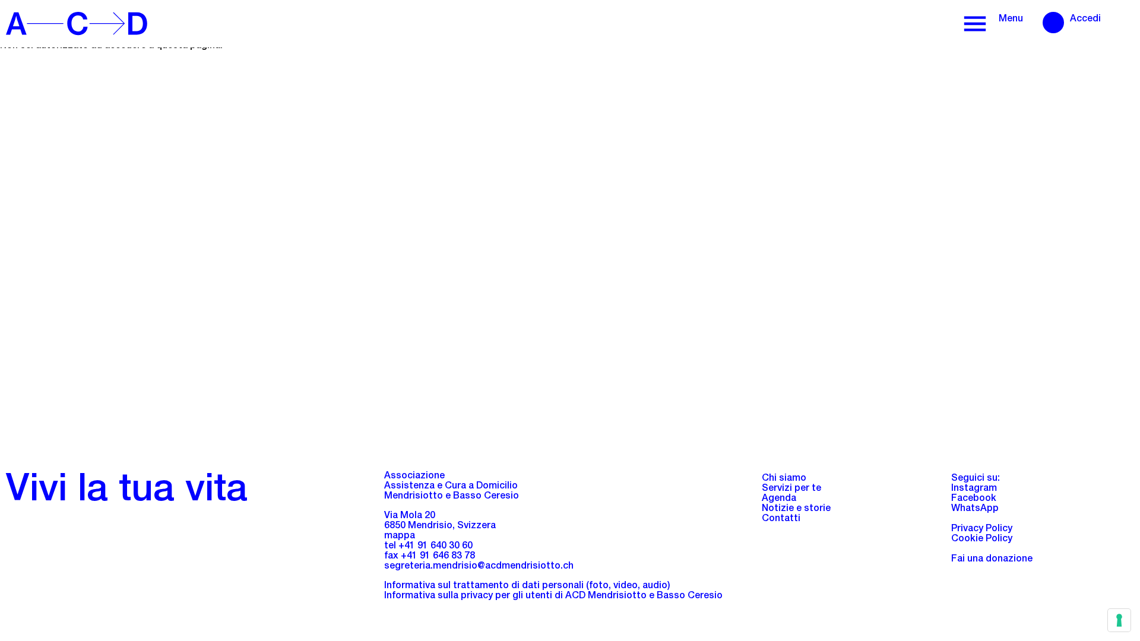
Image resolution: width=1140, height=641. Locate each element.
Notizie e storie (796, 509)
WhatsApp (975, 509)
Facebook (973, 499)
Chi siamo (784, 479)
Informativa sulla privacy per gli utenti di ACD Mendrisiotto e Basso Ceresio (553, 596)
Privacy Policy (981, 529)
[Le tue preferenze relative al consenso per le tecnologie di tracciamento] (1119, 620)
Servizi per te (791, 489)
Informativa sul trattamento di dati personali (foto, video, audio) (527, 586)
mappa (399, 536)
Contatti (781, 519)
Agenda (779, 499)
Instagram (974, 489)
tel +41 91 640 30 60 (428, 546)
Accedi (1085, 19)
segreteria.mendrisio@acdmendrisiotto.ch (479, 567)
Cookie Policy (981, 539)
